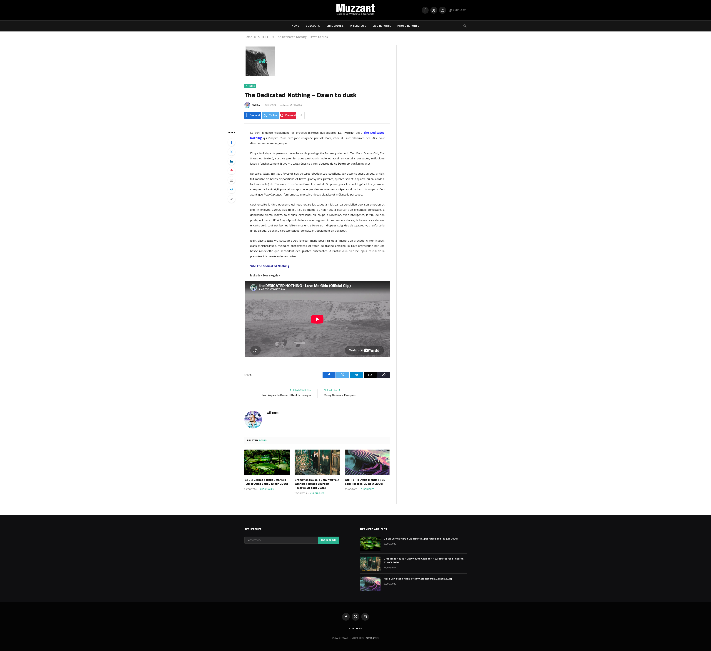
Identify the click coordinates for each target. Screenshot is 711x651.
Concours (313, 26)
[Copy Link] (231, 199)
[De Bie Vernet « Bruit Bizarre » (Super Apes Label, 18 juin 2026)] (267, 462)
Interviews (358, 26)
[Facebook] (231, 142)
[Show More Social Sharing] (301, 115)
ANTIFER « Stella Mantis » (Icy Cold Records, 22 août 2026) (365, 482)
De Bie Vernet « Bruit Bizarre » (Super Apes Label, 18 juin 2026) (266, 482)
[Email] (231, 180)
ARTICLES (250, 86)
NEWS (295, 26)
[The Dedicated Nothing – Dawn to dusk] (260, 76)
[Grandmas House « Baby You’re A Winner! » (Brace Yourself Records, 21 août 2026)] (317, 462)
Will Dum (256, 105)
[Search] (465, 26)
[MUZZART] (355, 10)
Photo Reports (408, 26)
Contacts (355, 628)
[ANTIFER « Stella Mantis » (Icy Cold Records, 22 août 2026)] (367, 462)
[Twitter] (231, 152)
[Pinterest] (231, 170)
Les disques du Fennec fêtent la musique (286, 395)
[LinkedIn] (231, 161)
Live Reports (382, 26)
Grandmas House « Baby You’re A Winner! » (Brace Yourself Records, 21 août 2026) (317, 484)
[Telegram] (231, 189)
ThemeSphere (371, 638)
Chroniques (335, 26)
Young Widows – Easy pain (340, 395)
